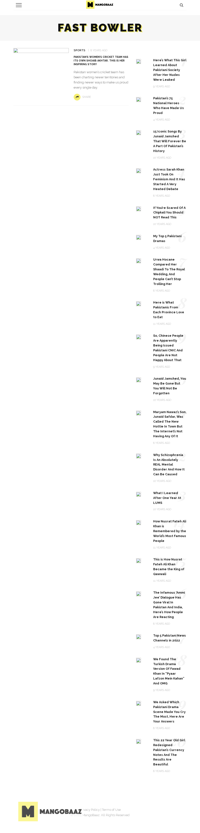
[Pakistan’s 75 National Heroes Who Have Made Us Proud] (138, 99)
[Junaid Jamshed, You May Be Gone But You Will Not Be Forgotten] (138, 379)
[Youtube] (177, 810)
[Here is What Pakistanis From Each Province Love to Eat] (138, 303)
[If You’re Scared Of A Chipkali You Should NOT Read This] (138, 208)
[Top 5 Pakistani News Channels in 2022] (138, 636)
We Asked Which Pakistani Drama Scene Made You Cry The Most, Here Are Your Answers (169, 711)
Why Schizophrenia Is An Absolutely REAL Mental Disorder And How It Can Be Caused (169, 464)
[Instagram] (165, 810)
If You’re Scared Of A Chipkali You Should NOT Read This (169, 212)
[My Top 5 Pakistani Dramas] (138, 237)
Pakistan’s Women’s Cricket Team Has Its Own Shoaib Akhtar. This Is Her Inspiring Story (101, 60)
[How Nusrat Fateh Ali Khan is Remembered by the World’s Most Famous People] (138, 522)
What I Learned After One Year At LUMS (167, 498)
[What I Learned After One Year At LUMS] (138, 494)
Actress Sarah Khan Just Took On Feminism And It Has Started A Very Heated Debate (169, 179)
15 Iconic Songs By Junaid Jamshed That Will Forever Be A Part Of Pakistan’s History (169, 141)
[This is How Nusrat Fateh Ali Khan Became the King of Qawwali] (138, 560)
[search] (181, 5)
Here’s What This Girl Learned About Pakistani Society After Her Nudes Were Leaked (169, 69)
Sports (79, 50)
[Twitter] (152, 810)
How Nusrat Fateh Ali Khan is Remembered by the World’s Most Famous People (169, 531)
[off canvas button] (19, 5)
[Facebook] (140, 810)
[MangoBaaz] (50, 811)
